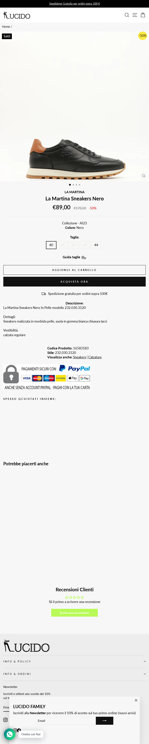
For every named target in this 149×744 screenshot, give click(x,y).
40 (51, 245)
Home (6, 26)
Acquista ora (74, 281)
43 (85, 245)
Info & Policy (17, 661)
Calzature (95, 357)
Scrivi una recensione (74, 612)
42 (74, 245)
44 (96, 245)
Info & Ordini (17, 673)
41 (62, 245)
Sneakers (79, 357)
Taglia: (74, 237)
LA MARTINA (75, 192)
